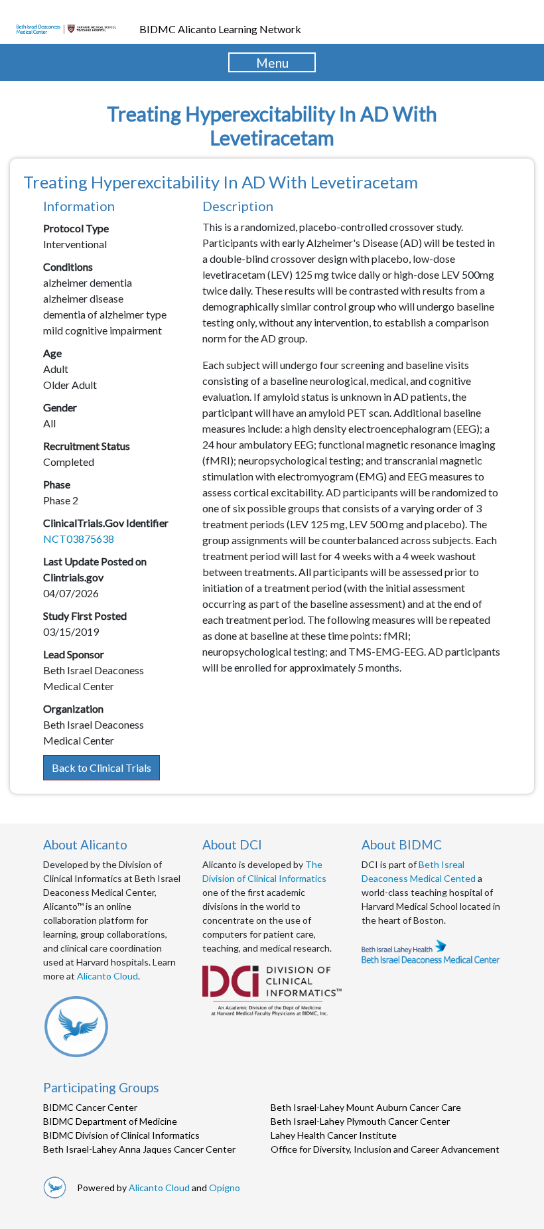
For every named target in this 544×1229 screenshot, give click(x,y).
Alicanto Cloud (107, 975)
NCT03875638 (78, 538)
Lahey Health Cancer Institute (334, 1135)
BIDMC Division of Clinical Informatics (121, 1135)
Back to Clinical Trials (101, 767)
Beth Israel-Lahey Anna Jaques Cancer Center (139, 1149)
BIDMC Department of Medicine (110, 1121)
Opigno (224, 1187)
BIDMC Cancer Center (90, 1107)
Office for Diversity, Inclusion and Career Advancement (385, 1149)
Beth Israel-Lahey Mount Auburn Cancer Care (366, 1107)
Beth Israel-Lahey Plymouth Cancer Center (360, 1121)
